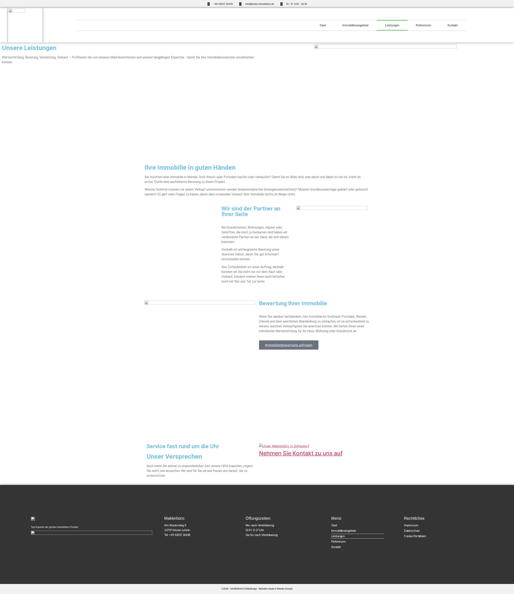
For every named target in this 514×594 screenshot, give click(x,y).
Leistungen (392, 25)
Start (323, 25)
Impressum (411, 525)
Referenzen (423, 25)
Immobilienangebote (355, 25)
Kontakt (453, 25)
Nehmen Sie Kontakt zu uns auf (301, 453)
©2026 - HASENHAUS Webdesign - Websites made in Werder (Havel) (257, 588)
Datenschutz (412, 530)
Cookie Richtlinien (415, 536)
